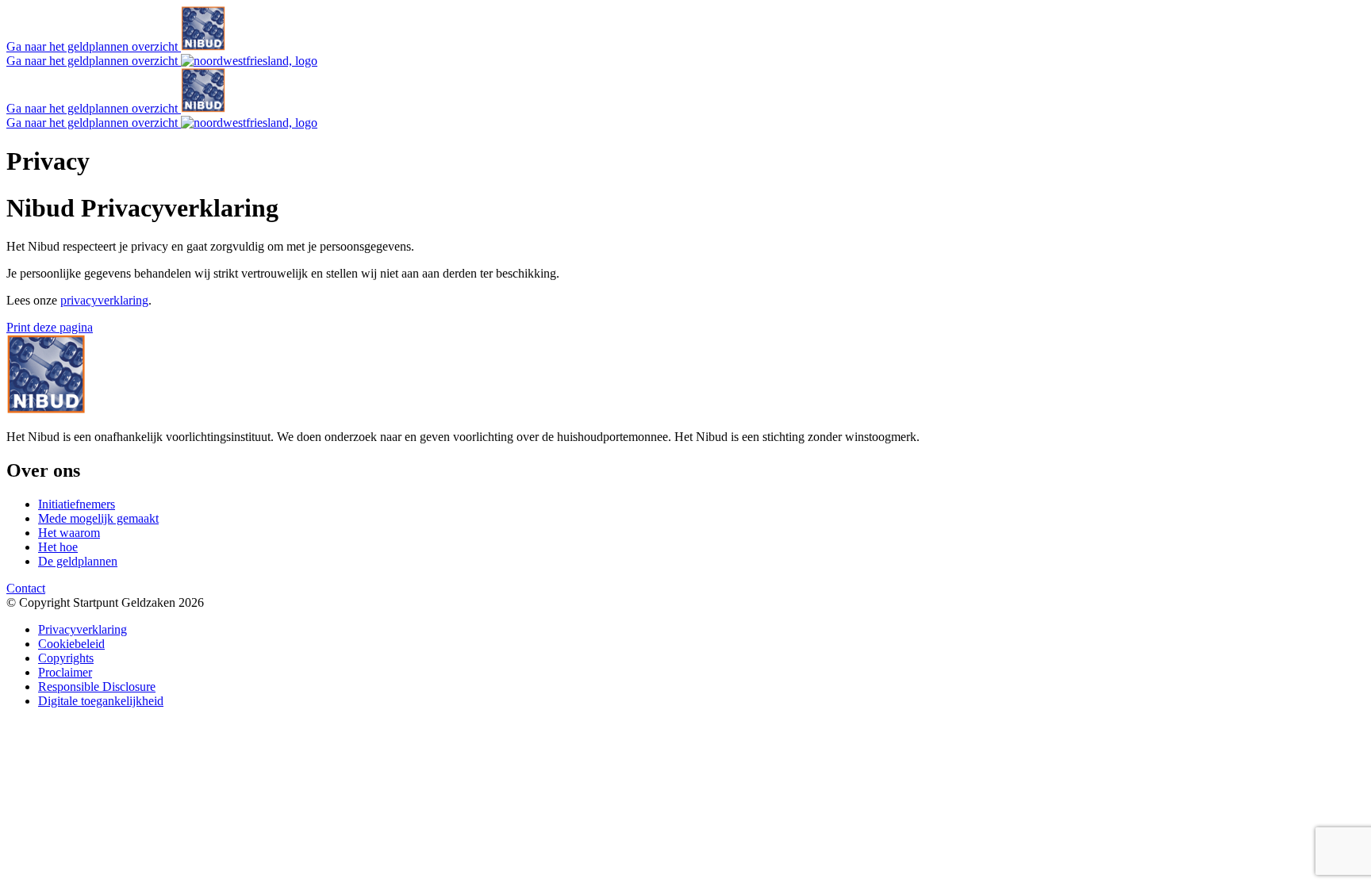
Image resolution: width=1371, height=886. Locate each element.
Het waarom (69, 532)
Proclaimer (65, 672)
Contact (25, 588)
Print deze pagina (49, 327)
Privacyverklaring (82, 629)
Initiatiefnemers (76, 504)
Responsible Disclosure (97, 686)
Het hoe (58, 547)
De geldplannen (77, 561)
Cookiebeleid (71, 643)
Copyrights (66, 658)
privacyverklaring (104, 300)
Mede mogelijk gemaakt (98, 518)
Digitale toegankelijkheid (100, 701)
